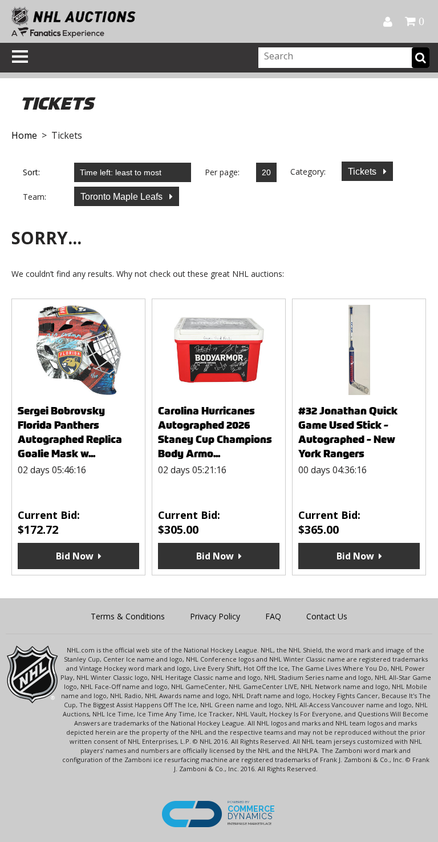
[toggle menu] (20, 56)
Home (24, 135)
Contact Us (326, 616)
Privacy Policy (215, 616)
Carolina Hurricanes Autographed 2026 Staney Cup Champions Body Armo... (215, 432)
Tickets (363, 171)
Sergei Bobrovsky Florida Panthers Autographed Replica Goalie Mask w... (70, 432)
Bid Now (75, 556)
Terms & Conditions (128, 616)
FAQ (273, 616)
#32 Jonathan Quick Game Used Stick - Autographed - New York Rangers (348, 432)
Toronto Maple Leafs (122, 197)
